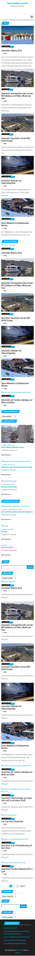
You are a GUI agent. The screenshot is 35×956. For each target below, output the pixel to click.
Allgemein (4, 445)
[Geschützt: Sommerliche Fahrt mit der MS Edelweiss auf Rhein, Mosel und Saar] (17, 78)
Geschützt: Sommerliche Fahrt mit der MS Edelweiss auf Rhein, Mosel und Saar (17, 96)
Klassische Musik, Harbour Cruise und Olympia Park (17, 512)
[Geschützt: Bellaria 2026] (17, 35)
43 (17, 886)
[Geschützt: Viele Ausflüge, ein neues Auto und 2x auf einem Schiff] (17, 790)
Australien (4, 509)
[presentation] (17, 434)
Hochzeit (3, 484)
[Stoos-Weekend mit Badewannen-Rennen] (17, 207)
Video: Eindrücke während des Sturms (12, 447)
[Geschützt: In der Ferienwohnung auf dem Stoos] (14, 839)
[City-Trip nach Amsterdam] (8, 815)
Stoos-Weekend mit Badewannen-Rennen (15, 224)
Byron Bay (10, 529)
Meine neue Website (7, 547)
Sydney (20, 509)
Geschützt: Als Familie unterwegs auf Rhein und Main (16, 401)
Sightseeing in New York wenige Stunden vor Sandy (16, 467)
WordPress (19, 950)
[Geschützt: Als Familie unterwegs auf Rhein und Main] (15, 392)
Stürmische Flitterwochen (9, 487)
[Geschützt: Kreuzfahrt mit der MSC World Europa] (17, 122)
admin (5, 53)
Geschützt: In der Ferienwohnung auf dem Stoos (16, 846)
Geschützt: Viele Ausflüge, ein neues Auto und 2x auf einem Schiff (16, 799)
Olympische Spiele (12, 509)
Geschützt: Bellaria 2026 (11, 50)
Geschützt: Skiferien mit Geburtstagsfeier (11, 181)
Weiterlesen (6, 455)
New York (9, 445)
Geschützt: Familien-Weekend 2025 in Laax (17, 870)
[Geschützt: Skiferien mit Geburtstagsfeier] (17, 165)
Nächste (22, 886)
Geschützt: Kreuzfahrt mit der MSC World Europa (15, 139)
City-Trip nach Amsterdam (12, 821)
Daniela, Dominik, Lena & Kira (17, 3)
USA (14, 445)
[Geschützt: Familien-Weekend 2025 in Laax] (13, 862)
